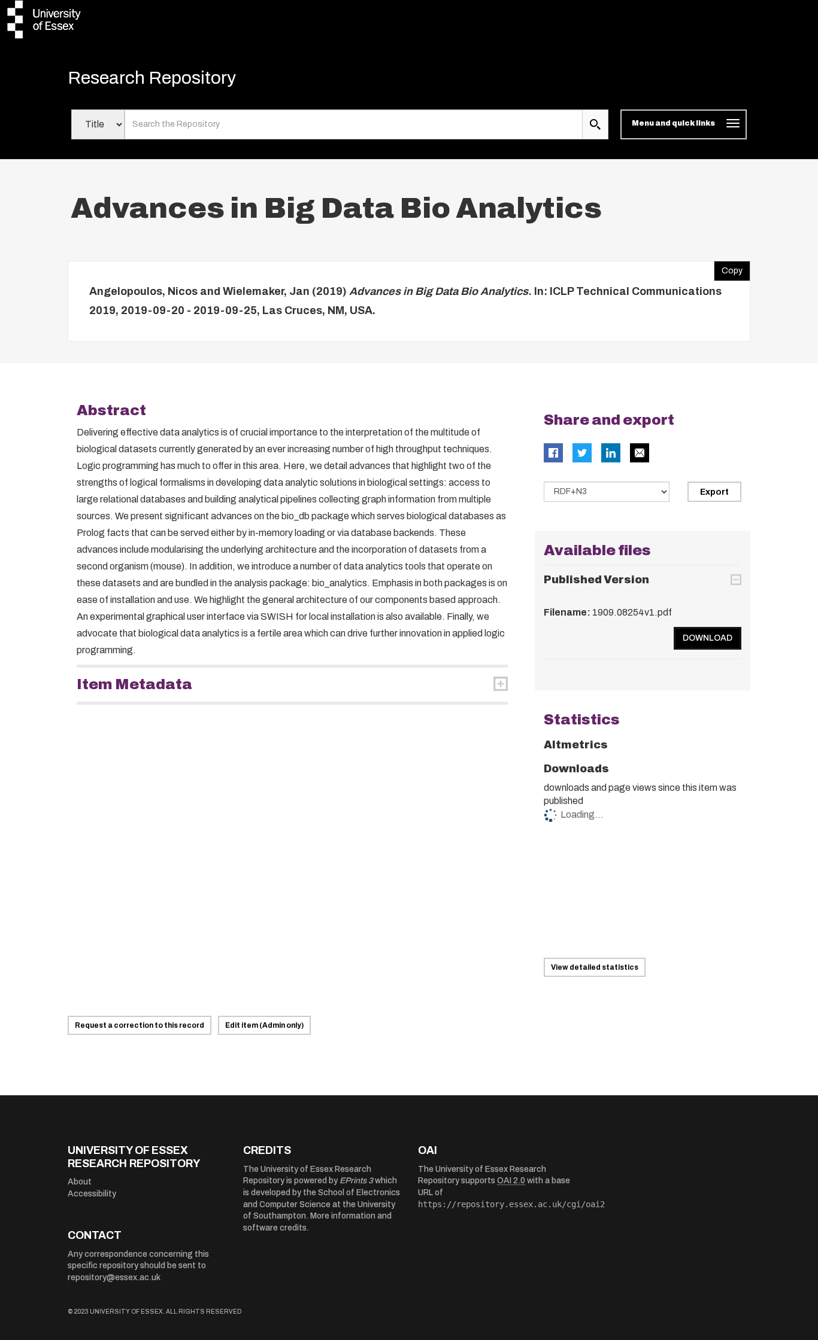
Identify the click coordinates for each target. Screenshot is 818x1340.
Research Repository (152, 77)
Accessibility (92, 1193)
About (80, 1181)
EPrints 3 (356, 1180)
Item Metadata (134, 684)
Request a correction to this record (139, 1025)
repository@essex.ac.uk (114, 1277)
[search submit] (595, 124)
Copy (728, 268)
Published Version (596, 580)
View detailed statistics (594, 967)
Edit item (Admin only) (264, 1025)
